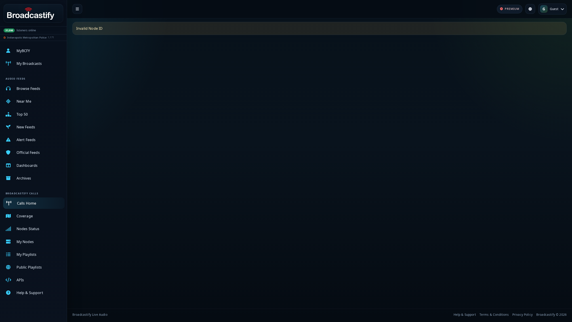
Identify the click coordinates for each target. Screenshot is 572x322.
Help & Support (465, 314)
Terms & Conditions (494, 314)
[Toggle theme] (530, 9)
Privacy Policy (522, 314)
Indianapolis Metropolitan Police (26, 37)
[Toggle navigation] (77, 9)
